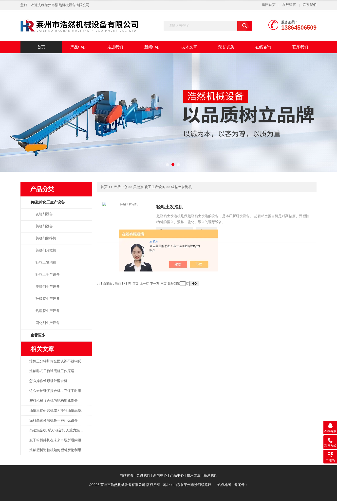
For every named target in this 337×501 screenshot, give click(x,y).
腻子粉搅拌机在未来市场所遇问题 (55, 440)
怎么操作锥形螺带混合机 (48, 381)
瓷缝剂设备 (44, 214)
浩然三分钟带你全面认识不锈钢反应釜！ (59, 361)
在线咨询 (263, 47)
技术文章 (189, 47)
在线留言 (289, 5)
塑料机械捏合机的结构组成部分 (53, 401)
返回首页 (269, 5)
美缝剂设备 (44, 226)
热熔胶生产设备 (48, 311)
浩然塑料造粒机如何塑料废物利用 (55, 450)
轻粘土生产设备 (48, 274)
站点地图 (224, 485)
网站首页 (126, 475)
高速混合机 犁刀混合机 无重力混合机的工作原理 (59, 430)
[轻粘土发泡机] (126, 219)
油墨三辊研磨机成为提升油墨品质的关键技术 (59, 410)
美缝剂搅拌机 (46, 238)
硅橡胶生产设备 (48, 299)
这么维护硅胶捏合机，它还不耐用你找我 (59, 391)
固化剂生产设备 (48, 323)
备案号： (241, 485)
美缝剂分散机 (46, 250)
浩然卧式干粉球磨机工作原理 (51, 371)
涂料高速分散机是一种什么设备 (53, 420)
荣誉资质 (226, 47)
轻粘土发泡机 (46, 262)
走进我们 (115, 47)
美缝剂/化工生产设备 (149, 187)
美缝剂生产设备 (48, 287)
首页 (41, 47)
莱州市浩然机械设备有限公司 (67, 5)
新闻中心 (152, 47)
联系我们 (310, 5)
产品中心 (78, 47)
